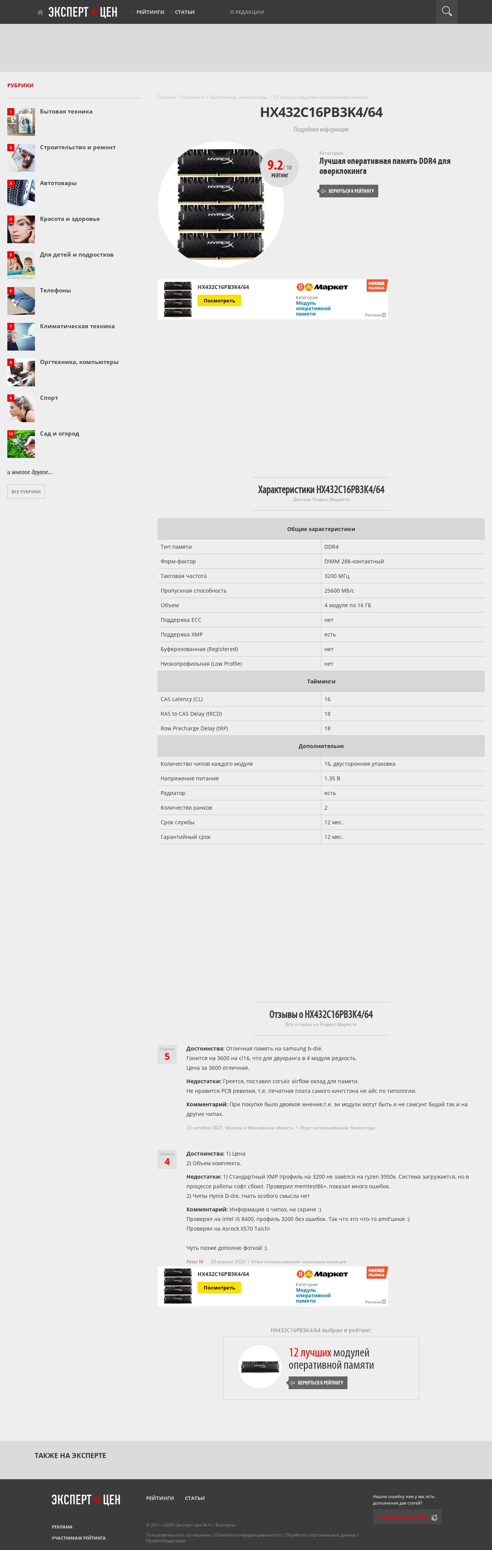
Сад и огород (59, 433)
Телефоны (55, 290)
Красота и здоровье (70, 218)
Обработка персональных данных (320, 1535)
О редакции (247, 11)
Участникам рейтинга (79, 1538)
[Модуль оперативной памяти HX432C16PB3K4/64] (178, 299)
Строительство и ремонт (78, 147)
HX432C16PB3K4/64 (223, 287)
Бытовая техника (66, 111)
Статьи (185, 11)
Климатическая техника (77, 326)
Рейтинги (150, 11)
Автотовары (58, 183)
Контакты (225, 1525)
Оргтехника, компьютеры (79, 362)
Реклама (62, 1527)
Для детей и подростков (77, 254)
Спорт (49, 397)
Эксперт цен (83, 12)
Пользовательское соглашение (178, 1535)
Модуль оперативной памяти (313, 308)
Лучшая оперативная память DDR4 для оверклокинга (384, 166)
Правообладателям (166, 1540)
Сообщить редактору (402, 1517)
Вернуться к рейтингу (347, 191)
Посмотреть (219, 300)
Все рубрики (26, 491)
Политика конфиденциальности (247, 1535)
